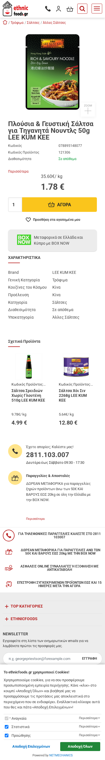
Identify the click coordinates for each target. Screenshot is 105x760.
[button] (52, 72)
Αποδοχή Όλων (80, 746)
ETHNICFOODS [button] (24, 619)
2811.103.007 (47, 455)
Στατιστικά (20, 727)
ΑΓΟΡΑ (64, 204)
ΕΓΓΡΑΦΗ (89, 659)
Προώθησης (21, 735)
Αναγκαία (18, 718)
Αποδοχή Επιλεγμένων (31, 746)
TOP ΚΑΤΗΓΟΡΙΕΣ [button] (27, 606)
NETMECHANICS (61, 755)
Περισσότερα (18, 171)
